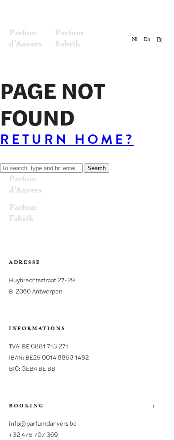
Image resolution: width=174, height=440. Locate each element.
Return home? (67, 139)
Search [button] (96, 168)
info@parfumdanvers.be (43, 423)
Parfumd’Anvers (25, 38)
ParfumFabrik (69, 38)
